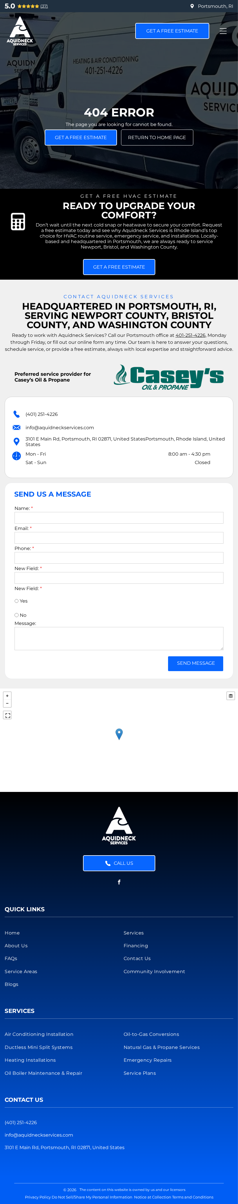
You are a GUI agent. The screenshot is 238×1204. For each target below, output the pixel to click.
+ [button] (7, 696)
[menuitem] (59, 932)
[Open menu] (223, 31)
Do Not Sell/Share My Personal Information (92, 1197)
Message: (25, 623)
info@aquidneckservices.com (60, 427)
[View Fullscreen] (7, 715)
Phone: (23, 548)
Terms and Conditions (192, 1197)
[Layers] (231, 696)
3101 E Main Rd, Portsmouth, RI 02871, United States (65, 1147)
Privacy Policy (38, 1197)
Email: (21, 528)
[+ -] (119, 740)
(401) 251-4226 (42, 414)
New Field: (27, 568)
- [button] (7, 703)
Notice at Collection (152, 1197)
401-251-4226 (190, 335)
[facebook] (119, 882)
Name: (22, 508)
